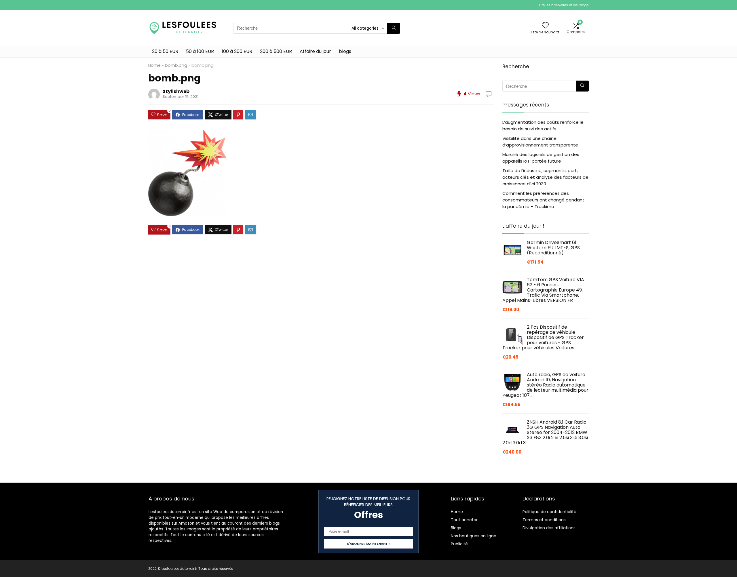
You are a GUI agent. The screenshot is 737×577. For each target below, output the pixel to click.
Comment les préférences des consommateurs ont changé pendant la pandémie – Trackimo (543, 200)
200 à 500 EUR (276, 51)
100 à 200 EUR (237, 51)
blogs (345, 51)
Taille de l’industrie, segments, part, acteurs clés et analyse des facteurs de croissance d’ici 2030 (545, 177)
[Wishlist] (545, 26)
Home (154, 65)
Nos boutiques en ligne (473, 536)
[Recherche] (393, 28)
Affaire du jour (315, 51)
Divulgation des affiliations (549, 528)
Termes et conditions (544, 520)
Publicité (459, 544)
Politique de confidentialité (549, 512)
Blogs (456, 528)
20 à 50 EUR (165, 51)
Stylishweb (176, 91)
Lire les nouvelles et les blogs (564, 5)
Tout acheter (464, 520)
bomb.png (176, 65)
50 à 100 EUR (200, 51)
